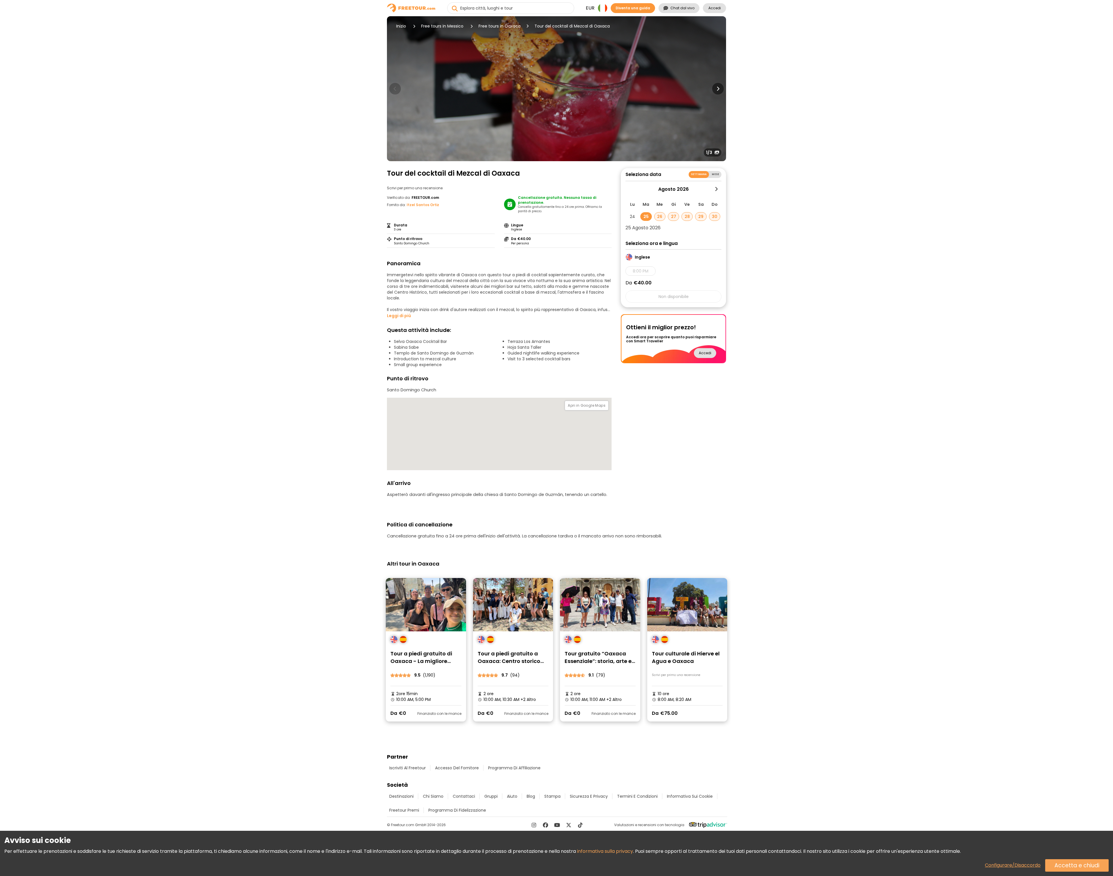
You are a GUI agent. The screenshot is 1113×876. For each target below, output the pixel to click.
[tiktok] (580, 825)
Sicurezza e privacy (589, 796)
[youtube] (557, 825)
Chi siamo (433, 796)
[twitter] (568, 825)
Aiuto (512, 796)
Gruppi (491, 796)
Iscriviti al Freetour (407, 768)
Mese (715, 174)
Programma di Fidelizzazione (457, 810)
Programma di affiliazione (514, 768)
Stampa (552, 796)
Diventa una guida (633, 8)
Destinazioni (401, 796)
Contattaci (464, 796)
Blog (531, 796)
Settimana (699, 174)
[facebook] (545, 825)
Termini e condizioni (637, 796)
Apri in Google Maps (586, 405)
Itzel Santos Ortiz (423, 204)
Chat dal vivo (682, 8)
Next (718, 88)
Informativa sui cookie (690, 796)
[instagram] (533, 825)
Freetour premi (404, 810)
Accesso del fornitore (457, 768)
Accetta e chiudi (1076, 865)
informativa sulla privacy (605, 851)
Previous (395, 88)
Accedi (714, 8)
